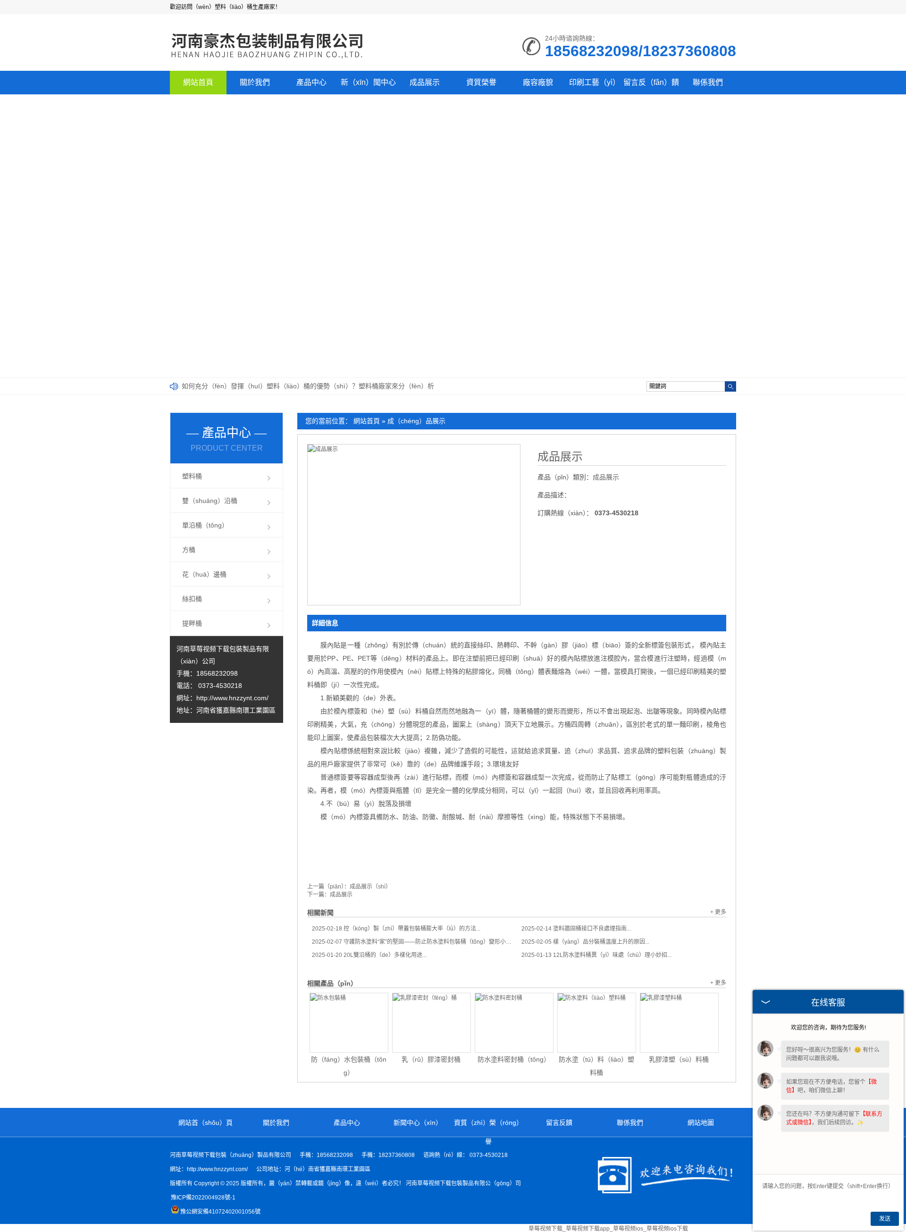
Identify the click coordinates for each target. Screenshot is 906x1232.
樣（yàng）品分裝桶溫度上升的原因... (585, 942)
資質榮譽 (481, 82)
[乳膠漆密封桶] (431, 1023)
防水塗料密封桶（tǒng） (514, 1059)
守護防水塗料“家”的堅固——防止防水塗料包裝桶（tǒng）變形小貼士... (412, 942)
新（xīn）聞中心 (368, 82)
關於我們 (255, 82)
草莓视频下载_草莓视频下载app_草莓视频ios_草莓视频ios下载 (608, 1228)
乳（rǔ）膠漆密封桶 (431, 1059)
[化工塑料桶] (267, 59)
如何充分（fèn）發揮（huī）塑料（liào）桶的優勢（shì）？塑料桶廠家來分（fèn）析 (308, 386)
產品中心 (311, 82)
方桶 (188, 549)
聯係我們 (708, 82)
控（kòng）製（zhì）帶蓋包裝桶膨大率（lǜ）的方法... (396, 928)
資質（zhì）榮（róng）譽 (488, 1132)
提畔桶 (192, 623)
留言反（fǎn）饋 (651, 82)
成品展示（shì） (370, 886)
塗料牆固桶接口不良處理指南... (576, 928)
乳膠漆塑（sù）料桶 (679, 1059)
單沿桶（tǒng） (205, 525)
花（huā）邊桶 (204, 574)
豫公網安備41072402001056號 (220, 1211)
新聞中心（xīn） (418, 1122)
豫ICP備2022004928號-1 (203, 1197)
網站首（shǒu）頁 (205, 1122)
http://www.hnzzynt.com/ (232, 698)
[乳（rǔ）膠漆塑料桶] (679, 1023)
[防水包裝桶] (349, 1023)
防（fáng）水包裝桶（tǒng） (348, 1066)
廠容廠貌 (538, 82)
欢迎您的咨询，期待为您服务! (828, 1027)
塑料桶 (192, 476)
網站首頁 (198, 82)
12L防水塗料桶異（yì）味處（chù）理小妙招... (596, 955)
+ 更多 (718, 912)
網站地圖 (701, 1122)
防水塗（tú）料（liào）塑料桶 (596, 1066)
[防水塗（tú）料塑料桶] (596, 1023)
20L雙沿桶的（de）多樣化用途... (369, 955)
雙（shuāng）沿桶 (209, 500)
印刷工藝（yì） (594, 82)
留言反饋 (559, 1122)
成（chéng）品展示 (416, 421)
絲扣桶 (192, 599)
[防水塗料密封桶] (514, 1023)
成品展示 (425, 82)
